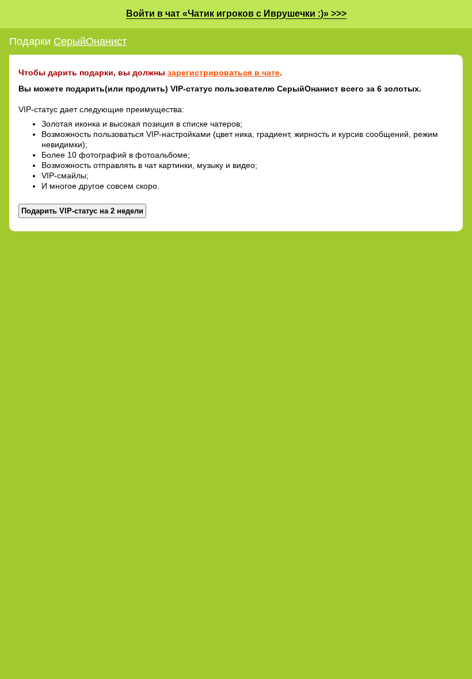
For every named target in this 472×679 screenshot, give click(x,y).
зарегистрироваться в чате (224, 72)
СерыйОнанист (90, 41)
